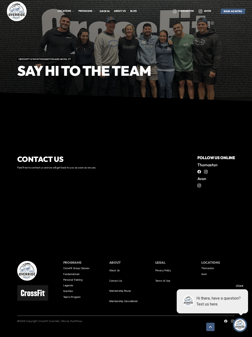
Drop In (105, 11)
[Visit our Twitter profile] (174, 11)
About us (120, 11)
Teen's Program (72, 296)
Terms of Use (162, 280)
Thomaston (207, 268)
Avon (204, 274)
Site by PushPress (71, 321)
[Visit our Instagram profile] (206, 172)
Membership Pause (120, 290)
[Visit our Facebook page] (199, 172)
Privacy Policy (163, 270)
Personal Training (72, 279)
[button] (65, 11)
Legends (68, 285)
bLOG (133, 11)
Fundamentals (71, 274)
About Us (114, 270)
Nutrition (68, 291)
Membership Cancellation (123, 301)
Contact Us (115, 280)
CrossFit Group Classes (76, 268)
